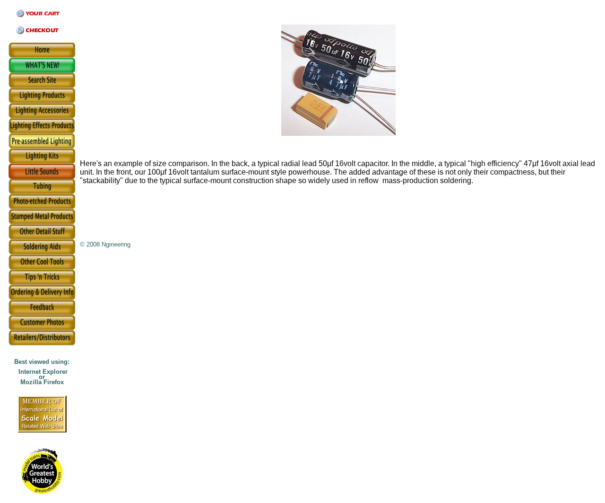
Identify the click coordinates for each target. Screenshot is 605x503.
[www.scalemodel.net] (42, 430)
